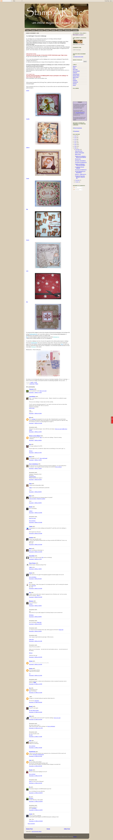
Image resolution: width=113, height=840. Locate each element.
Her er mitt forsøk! (43, 458)
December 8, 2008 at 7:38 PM (35, 568)
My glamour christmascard (38, 754)
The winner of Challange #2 (81, 162)
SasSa (27, 240)
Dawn (30, 495)
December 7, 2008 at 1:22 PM (35, 431)
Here (41, 437)
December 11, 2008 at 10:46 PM (36, 801)
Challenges (60, 30)
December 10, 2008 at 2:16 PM (35, 692)
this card (34, 585)
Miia (27, 209)
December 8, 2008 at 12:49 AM (35, 533)
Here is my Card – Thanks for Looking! (37, 498)
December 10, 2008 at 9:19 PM (35, 712)
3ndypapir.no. (56, 337)
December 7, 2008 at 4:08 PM (35, 440)
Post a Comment (31, 823)
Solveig (30, 661)
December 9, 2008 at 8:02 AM (35, 578)
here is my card (57, 717)
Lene (27, 270)
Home (27, 30)
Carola (27, 178)
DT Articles (75, 30)
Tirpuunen (31, 389)
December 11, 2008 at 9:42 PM (35, 783)
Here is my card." (43, 390)
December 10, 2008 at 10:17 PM (36, 728)
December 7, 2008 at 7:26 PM (35, 460)
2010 (75, 144)
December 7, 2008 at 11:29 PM (35, 512)
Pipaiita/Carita (32, 751)
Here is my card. (32, 518)
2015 (75, 135)
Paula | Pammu (32, 563)
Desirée (30, 769)
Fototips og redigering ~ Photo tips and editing (80, 165)
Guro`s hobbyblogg (33, 463)
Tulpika (30, 526)
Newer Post (29, 829)
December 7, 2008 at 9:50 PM (35, 502)
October (77, 181)
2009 (75, 146)
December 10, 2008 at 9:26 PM (35, 719)
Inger (30, 760)
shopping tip (75, 82)
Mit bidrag (31, 798)
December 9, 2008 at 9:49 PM (35, 631)
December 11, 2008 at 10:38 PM (36, 792)
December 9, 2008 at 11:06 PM (35, 664)
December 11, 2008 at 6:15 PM (35, 756)
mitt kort (33, 419)
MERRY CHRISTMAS (79, 152)
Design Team (40, 30)
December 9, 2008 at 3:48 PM (35, 605)
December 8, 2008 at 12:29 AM (35, 522)
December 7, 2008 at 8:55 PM (35, 491)
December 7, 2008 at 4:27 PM (35, 452)
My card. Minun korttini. (34, 710)
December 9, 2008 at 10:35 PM (35, 657)
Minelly (30, 506)
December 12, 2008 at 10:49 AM (36, 821)
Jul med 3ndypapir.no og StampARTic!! (80, 172)
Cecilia (30, 814)
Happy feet (39, 622)
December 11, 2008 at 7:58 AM (35, 747)
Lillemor (27, 147)
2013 (75, 139)
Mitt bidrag (31, 615)
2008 (75, 148)
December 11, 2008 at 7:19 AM (35, 736)
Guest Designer (76, 74)
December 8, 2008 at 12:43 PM (35, 551)
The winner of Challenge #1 (81, 169)
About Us (33, 30)
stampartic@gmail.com (80, 112)
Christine (31, 537)
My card (30, 734)
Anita (30, 716)
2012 (75, 141)
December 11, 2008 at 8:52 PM (35, 766)
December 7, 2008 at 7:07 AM (35, 392)
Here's (30, 781)
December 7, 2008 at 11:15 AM (35, 423)
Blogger (75, 836)
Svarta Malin (32, 555)
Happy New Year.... (79, 151)
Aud (30, 444)
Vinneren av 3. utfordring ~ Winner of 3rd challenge (80, 157)
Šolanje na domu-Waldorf (34, 435)
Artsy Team (75, 69)
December (77, 149)
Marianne (31, 601)
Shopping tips (78, 158)
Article (74, 67)
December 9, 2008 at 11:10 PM (35, 675)
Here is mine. (32, 408)
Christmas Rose (32, 476)
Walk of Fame (68, 30)
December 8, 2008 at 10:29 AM (35, 544)
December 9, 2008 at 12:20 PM (35, 588)
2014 (75, 137)
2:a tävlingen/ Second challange (79, 167)
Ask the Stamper (76, 71)
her (29, 673)
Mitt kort (30, 450)
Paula (30, 483)
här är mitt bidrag (32, 577)
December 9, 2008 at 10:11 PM (35, 641)
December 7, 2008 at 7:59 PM (35, 468)
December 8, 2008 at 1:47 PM (35, 559)
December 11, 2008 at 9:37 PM (35, 775)
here (30, 529)
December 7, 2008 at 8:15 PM (35, 479)
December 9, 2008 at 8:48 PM (35, 616)
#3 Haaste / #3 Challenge (80, 160)
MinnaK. (31, 706)
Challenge (75, 72)
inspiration (75, 80)
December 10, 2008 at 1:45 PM (35, 684)
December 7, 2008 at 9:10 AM (35, 413)
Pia (29, 787)
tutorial (74, 85)
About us (75, 66)
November (77, 180)
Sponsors (53, 30)
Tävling (36, 383)
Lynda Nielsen (32, 396)
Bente (30, 456)
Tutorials (47, 30)
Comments (76, 189)
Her (30, 550)
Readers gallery (76, 75)
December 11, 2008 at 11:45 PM (35, 810)
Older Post (67, 829)
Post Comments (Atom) (36, 831)
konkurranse (32, 383)
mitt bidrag (37, 700)
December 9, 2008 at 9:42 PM (35, 624)
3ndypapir (33, 346)
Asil (30, 417)
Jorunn (27, 90)
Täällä (30, 487)
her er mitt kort (32, 745)
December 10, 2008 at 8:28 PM (35, 702)
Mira (30, 592)
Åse (30, 688)
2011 (75, 142)
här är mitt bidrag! (51, 726)
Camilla (27, 118)
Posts (75, 187)
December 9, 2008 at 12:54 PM (35, 597)
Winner (74, 78)
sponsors (75, 83)
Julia (30, 740)
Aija (27, 301)
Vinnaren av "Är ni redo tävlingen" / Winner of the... (80, 177)
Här (42, 557)
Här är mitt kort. (32, 520)
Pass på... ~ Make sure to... (80, 174)
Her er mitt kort (58, 466)
